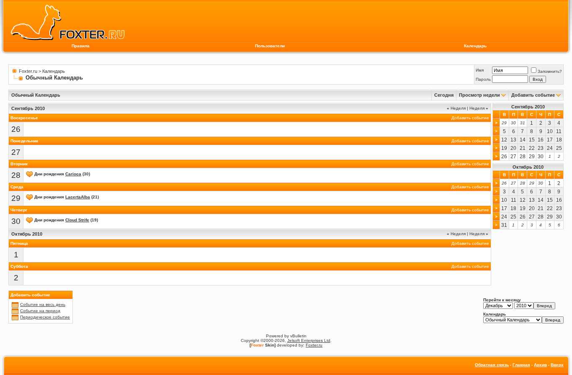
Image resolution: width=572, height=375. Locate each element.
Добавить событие (533, 95)
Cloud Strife (77, 220)
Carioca (73, 174)
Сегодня (443, 95)
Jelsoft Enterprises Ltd (308, 340)
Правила (81, 46)
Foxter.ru (28, 71)
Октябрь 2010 (528, 167)
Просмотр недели (479, 95)
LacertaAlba (77, 197)
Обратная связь (492, 364)
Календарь (475, 46)
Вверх (557, 364)
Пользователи (270, 46)
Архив (540, 364)
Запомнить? (550, 71)
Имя (480, 70)
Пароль (483, 79)
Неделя (456, 108)
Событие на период (40, 310)
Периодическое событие (45, 317)
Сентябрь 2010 (528, 106)
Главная (521, 364)
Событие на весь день (42, 304)
